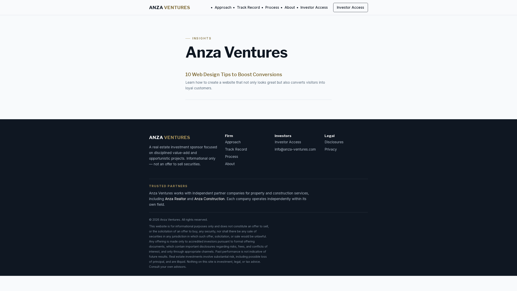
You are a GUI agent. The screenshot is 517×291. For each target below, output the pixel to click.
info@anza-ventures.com (295, 149)
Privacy (331, 149)
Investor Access (314, 7)
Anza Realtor (175, 199)
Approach (223, 7)
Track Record (248, 7)
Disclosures (334, 142)
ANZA (169, 7)
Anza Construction (209, 199)
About (290, 7)
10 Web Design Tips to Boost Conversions (233, 74)
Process (272, 7)
